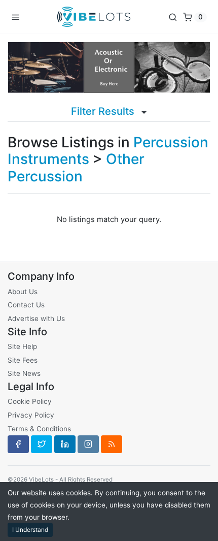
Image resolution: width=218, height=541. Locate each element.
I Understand (30, 529)
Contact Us (26, 305)
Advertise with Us (36, 318)
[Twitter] (41, 444)
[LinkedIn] (65, 444)
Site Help (22, 346)
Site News (24, 373)
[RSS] (111, 444)
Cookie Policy (30, 401)
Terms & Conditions (39, 429)
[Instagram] (88, 444)
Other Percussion (76, 167)
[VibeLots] (94, 16)
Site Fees (23, 360)
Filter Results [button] (104, 111)
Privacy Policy (31, 415)
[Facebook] (18, 444)
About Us (23, 292)
